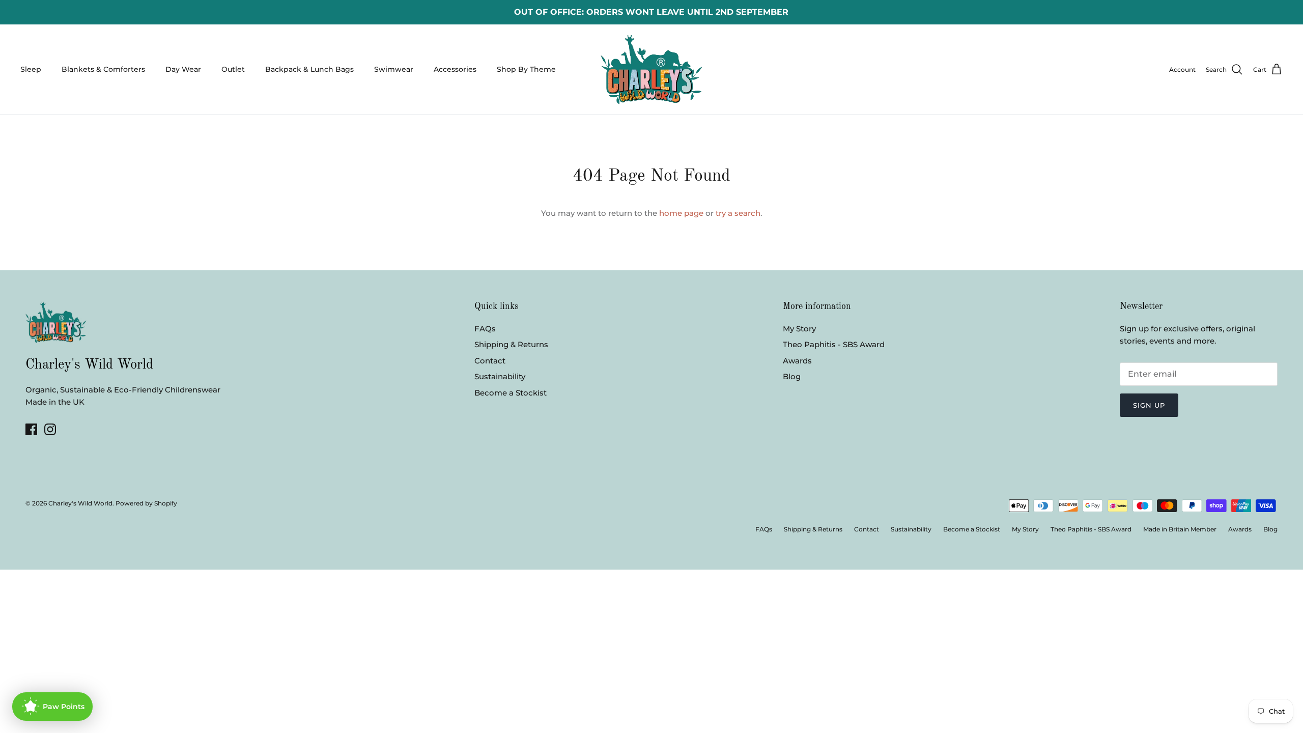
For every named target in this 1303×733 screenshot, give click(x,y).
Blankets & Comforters (103, 69)
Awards (797, 360)
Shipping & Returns (511, 344)
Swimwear (393, 69)
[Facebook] (31, 429)
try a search (738, 213)
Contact (489, 360)
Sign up (1149, 405)
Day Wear (183, 69)
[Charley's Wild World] (651, 69)
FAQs (485, 328)
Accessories (455, 69)
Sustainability (499, 376)
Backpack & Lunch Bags (309, 69)
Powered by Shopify (146, 503)
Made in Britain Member (1179, 529)
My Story (799, 328)
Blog (792, 376)
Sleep (30, 69)
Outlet (233, 69)
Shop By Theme (526, 69)
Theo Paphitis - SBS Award (834, 344)
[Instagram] (50, 429)
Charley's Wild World (80, 503)
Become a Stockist (510, 393)
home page (681, 213)
